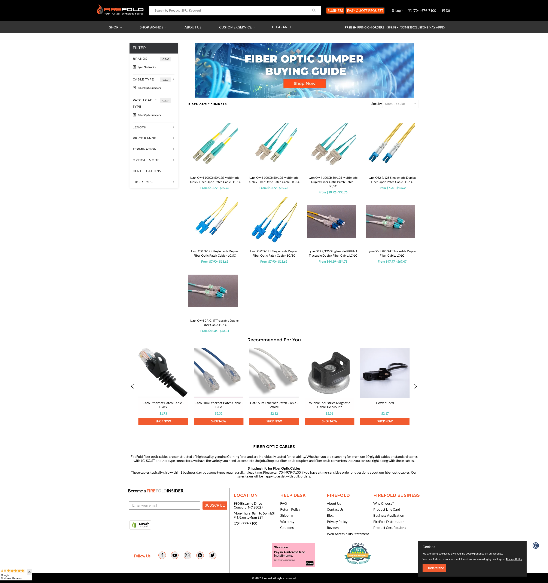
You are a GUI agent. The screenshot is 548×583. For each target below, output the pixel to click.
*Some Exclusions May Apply (422, 27)
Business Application (388, 515)
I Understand (434, 568)
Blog (330, 515)
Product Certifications (389, 527)
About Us (193, 27)
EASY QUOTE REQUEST (365, 10)
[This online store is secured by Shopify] (140, 525)
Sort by (376, 103)
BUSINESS (335, 10)
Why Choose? (383, 503)
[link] (163, 386)
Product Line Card (386, 509)
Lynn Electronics (146, 67)
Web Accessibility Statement (348, 534)
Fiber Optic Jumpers (149, 87)
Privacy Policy (337, 522)
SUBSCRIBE (215, 505)
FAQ (283, 503)
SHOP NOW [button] (163, 421)
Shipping (286, 515)
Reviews (333, 527)
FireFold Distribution (388, 522)
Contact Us (335, 509)
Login (399, 10)
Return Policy (290, 509)
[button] (133, 386)
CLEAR (165, 59)
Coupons (287, 527)
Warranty (287, 522)
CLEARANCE (282, 27)
